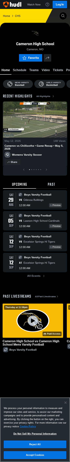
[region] (35, 429)
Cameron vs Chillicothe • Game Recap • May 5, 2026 (33, 147)
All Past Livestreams (45, 296)
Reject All (35, 444)
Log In (60, 4)
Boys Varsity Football (23, 349)
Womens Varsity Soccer (27, 154)
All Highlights (43, 96)
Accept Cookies (35, 455)
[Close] (65, 403)
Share (14, 162)
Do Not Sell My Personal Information (35, 433)
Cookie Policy (28, 426)
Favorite (33, 57)
